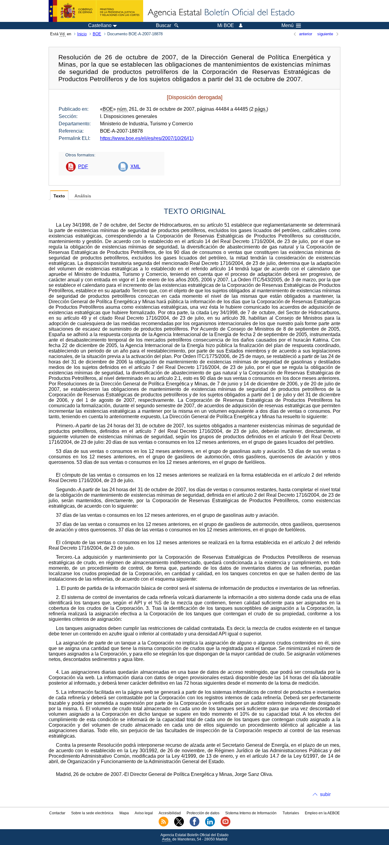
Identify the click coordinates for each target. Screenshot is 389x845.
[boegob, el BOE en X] (179, 825)
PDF (83, 166)
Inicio (82, 34)
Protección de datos (203, 813)
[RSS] (163, 825)
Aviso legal (144, 813)
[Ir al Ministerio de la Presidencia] (96, 11)
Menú (287, 25)
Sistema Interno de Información (251, 813)
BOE (97, 34)
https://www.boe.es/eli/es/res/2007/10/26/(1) (147, 138)
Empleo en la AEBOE (322, 813)
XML (135, 166)
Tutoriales (291, 813)
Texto (59, 196)
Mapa (124, 813)
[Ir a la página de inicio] (221, 13)
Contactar (57, 813)
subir (325, 794)
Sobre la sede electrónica (92, 813)
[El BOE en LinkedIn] (210, 825)
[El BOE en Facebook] (194, 825)
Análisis (82, 196)
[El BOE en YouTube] (225, 825)
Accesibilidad (170, 813)
